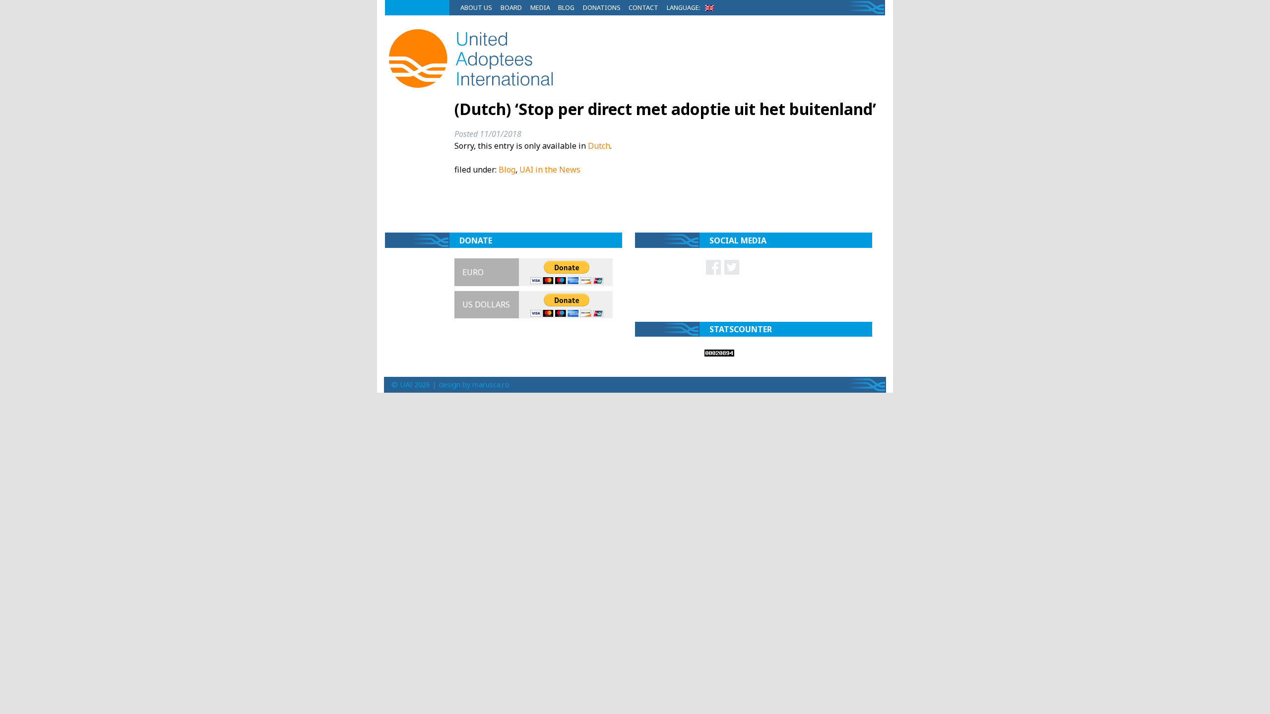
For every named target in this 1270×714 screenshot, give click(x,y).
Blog (566, 7)
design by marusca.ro (474, 384)
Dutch (599, 145)
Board (511, 7)
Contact (643, 7)
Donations (602, 7)
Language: (684, 7)
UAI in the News (549, 169)
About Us (476, 7)
